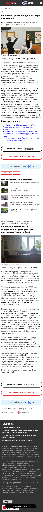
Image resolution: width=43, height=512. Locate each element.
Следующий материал (20, 506)
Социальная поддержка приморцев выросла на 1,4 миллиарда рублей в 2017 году (20, 134)
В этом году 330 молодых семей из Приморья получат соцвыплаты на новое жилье (21, 127)
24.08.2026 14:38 (7, 221)
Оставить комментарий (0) (21, 157)
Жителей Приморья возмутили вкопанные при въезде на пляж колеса (24, 189)
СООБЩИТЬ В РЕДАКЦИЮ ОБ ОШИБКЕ (17, 440)
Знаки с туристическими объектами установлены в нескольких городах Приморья (25, 203)
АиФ (20, 55)
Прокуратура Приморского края (13, 264)
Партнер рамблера (20, 501)
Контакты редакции (11, 427)
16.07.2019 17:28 (6, 9)
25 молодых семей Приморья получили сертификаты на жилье (21, 139)
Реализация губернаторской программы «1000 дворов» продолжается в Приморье (23, 210)
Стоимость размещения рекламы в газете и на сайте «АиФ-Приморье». (21, 431)
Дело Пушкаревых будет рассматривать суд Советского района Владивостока (24, 196)
